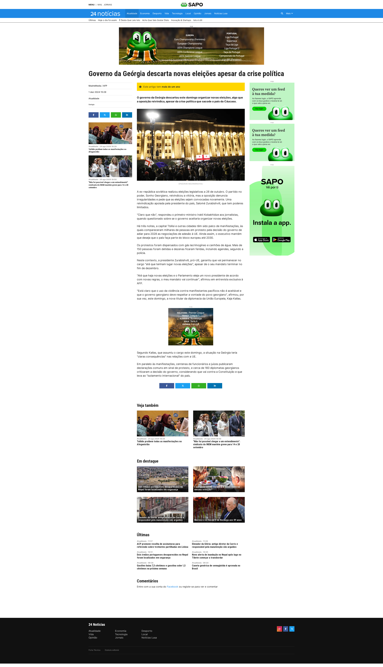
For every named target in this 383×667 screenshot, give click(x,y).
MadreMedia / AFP (98, 85)
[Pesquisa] (282, 13)
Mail (100, 5)
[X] (291, 629)
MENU (91, 5)
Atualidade (94, 98)
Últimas (143, 534)
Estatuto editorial (112, 650)
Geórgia (91, 105)
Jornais (108, 5)
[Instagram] (279, 629)
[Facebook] (285, 629)
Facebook (172, 586)
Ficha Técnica (94, 650)
